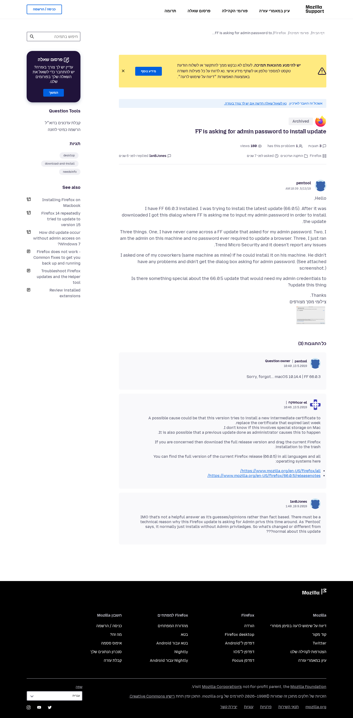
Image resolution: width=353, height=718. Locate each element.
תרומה (170, 11)
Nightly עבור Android (169, 660)
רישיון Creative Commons (152, 696)
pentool (303, 183)
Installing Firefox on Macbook (61, 203)
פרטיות (266, 707)
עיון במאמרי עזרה (274, 11)
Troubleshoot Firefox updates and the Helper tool (58, 277)
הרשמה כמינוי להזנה (64, 129)
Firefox (280, 33)
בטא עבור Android (172, 643)
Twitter (319, 643)
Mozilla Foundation (308, 686)
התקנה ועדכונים (291, 156)
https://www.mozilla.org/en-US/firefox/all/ (280, 471)
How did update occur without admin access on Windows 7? (56, 238)
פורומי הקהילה (235, 11)
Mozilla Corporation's (222, 686)
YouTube (39, 707)
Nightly (181, 652)
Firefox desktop (239, 634)
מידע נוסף (148, 71)
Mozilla (314, 592)
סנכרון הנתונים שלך (106, 652)
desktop (69, 155)
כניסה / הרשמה (44, 9)
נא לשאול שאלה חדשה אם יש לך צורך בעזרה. (255, 103)
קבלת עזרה (113, 660)
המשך (53, 93)
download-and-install (60, 163)
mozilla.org (315, 707)
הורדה (249, 626)
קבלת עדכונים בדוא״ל (62, 123)
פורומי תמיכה (299, 33)
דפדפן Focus (243, 660)
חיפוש (32, 36)
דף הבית (318, 33)
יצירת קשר (228, 707)
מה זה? (116, 634)
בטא (184, 634)
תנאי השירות (288, 707)
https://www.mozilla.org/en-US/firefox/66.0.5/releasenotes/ (264, 475)
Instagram (28, 707)
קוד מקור (319, 634)
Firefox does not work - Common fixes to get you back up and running (56, 257)
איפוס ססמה (111, 643)
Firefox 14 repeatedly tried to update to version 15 (60, 219)
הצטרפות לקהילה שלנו (308, 652)
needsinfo (70, 171)
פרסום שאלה (199, 11)
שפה (79, 687)
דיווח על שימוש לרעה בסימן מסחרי (298, 626)
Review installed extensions (64, 293)
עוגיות (248, 707)
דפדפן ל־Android (239, 643)
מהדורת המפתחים (173, 626)
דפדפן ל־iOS (243, 652)
